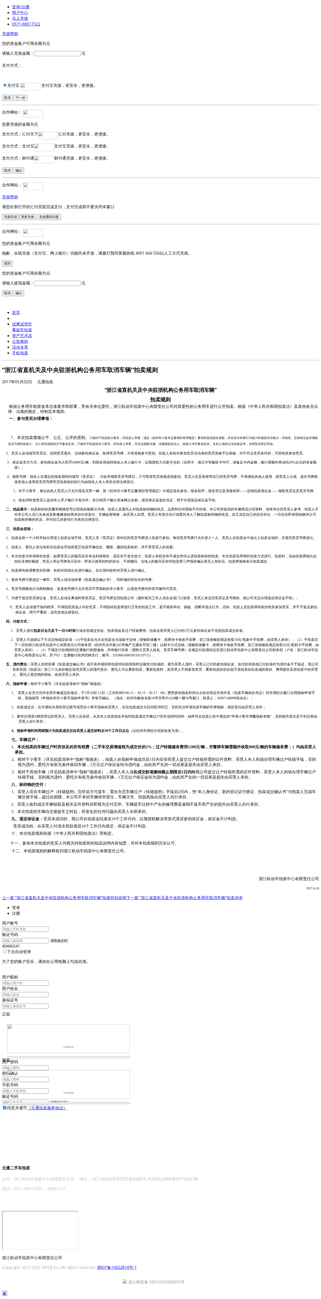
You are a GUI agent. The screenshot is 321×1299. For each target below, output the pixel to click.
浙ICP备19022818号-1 (117, 1267)
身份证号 (10, 1000)
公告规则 (20, 341)
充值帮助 (10, 33)
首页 (16, 312)
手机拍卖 (20, 353)
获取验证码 (59, 941)
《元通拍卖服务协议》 (47, 1108)
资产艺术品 (22, 335)
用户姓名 (10, 988)
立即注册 (10, 1113)
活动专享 (20, 347)
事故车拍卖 (22, 330)
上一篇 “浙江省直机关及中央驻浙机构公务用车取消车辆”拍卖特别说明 (64, 897)
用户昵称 (10, 977)
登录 (6, 971)
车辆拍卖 (20, 318)
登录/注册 (21, 7)
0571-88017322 (26, 24)
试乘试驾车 (22, 324)
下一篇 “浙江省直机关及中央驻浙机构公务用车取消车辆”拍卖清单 (184, 897)
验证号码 (10, 934)
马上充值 (20, 18)
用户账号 (10, 923)
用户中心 (20, 12)
